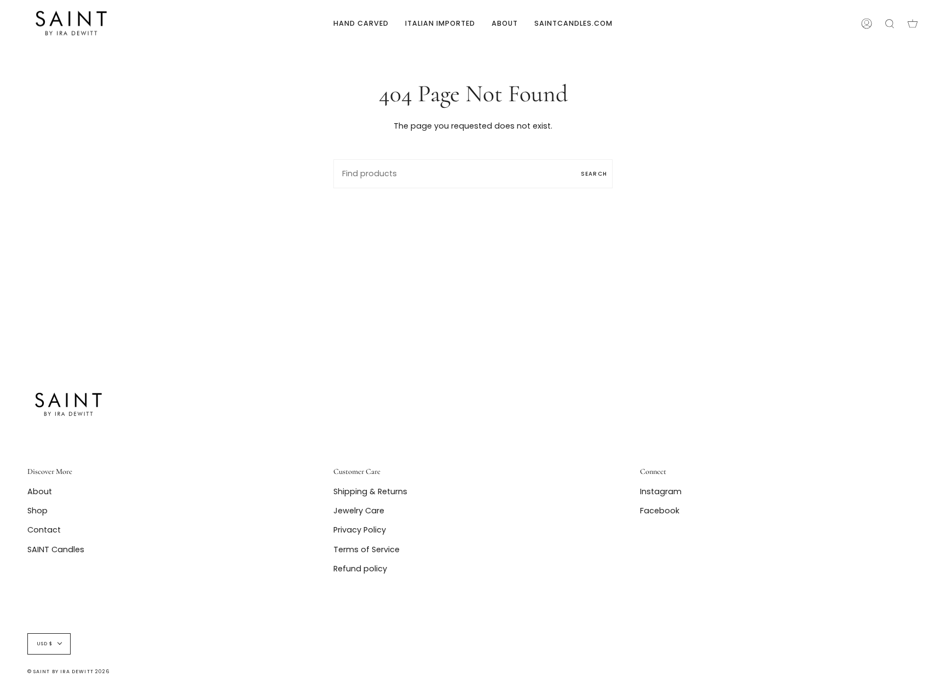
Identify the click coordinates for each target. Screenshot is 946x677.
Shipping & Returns (370, 491)
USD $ (45, 643)
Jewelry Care (358, 510)
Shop (37, 510)
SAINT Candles (55, 549)
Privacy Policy (359, 529)
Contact (44, 529)
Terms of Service (366, 549)
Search (594, 173)
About (39, 491)
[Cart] (912, 23)
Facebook (659, 510)
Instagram (661, 491)
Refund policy (360, 568)
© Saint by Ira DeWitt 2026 (68, 671)
